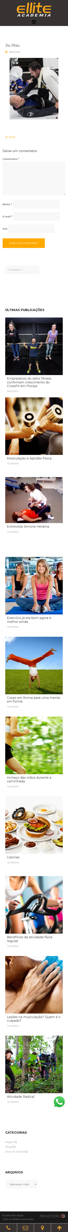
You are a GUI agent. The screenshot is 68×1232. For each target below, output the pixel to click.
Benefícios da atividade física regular (29, 939)
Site (5, 228)
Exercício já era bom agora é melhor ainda (29, 620)
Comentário (11, 159)
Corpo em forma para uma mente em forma (33, 700)
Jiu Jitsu (10, 137)
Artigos (9, 1142)
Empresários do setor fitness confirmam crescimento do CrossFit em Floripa (29, 382)
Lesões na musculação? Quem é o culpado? (34, 1019)
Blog (7, 1146)
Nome (7, 204)
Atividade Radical (21, 1097)
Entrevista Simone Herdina (28, 526)
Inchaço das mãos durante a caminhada (29, 779)
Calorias (13, 857)
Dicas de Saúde (14, 1151)
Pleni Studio (17, 1215)
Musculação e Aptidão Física (29, 458)
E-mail (8, 216)
